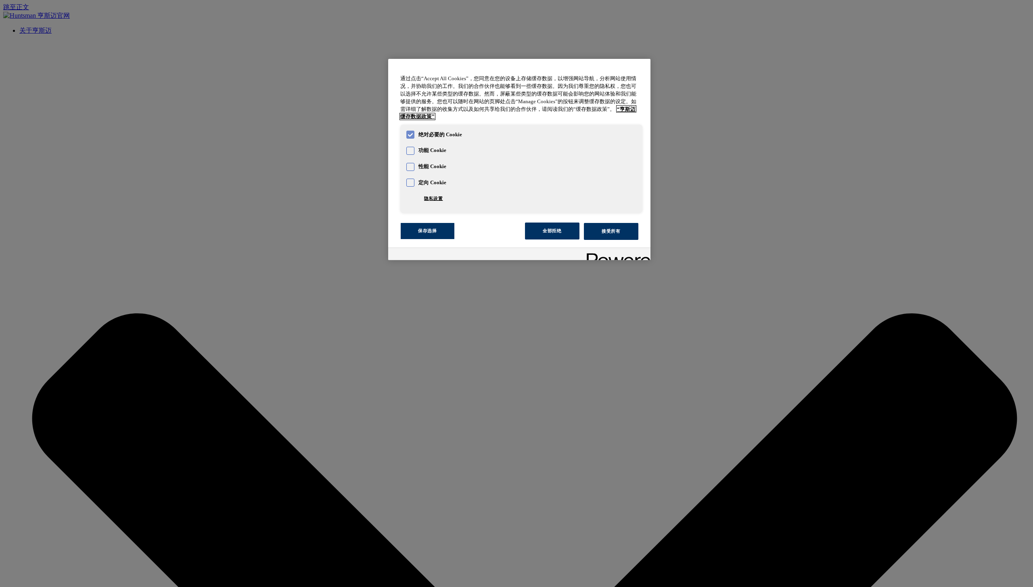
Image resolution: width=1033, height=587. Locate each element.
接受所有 (611, 230)
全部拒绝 (552, 230)
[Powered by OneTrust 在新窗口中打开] (615, 255)
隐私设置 (433, 198)
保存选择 (427, 230)
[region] (519, 159)
